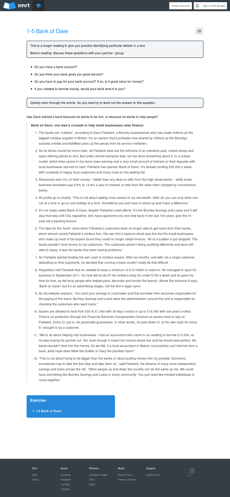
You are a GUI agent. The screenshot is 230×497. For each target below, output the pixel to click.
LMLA (92, 484)
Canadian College (98, 474)
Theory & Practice (127, 479)
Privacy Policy (125, 474)
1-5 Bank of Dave (46, 411)
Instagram (66, 479)
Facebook (66, 474)
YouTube (65, 484)
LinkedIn (65, 489)
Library (35, 479)
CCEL (92, 479)
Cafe (34, 474)
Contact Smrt (153, 474)
